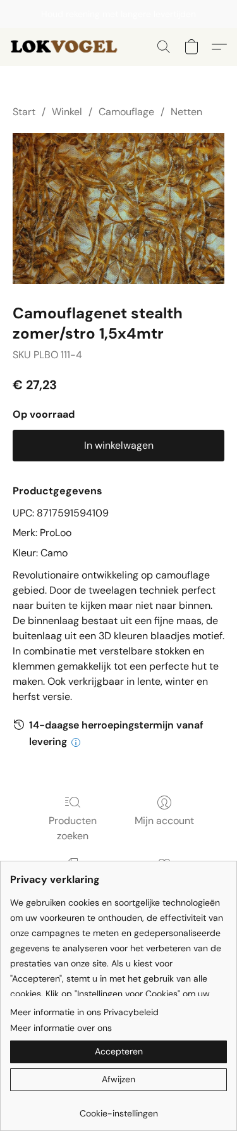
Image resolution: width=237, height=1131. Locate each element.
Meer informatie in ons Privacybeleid (84, 1012)
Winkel (67, 111)
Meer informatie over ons (61, 1028)
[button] (69, 47)
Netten (186, 111)
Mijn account (164, 820)
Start (24, 111)
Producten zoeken (73, 828)
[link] (118, 1108)
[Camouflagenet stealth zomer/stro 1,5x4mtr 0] (118, 208)
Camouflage (126, 111)
